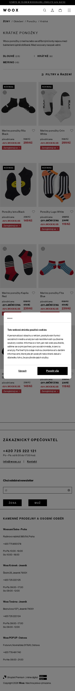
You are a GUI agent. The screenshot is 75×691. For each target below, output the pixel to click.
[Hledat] (44, 10)
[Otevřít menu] (69, 10)
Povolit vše (52, 370)
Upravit (22, 370)
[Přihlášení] (52, 10)
